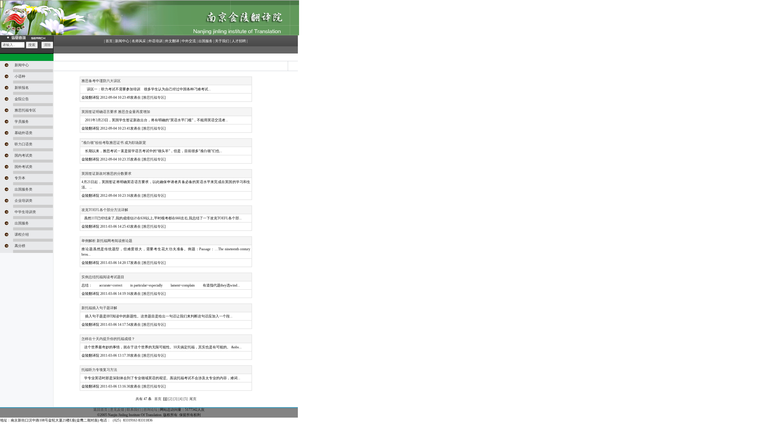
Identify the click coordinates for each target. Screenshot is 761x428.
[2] (170, 399)
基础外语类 (23, 133)
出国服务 (22, 223)
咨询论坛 (150, 409)
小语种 (20, 76)
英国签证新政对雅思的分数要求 (106, 173)
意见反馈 (117, 409)
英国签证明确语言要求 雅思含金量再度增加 (115, 112)
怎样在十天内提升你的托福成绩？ (108, 339)
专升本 (20, 178)
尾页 (192, 399)
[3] (175, 399)
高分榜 (20, 246)
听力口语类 (23, 144)
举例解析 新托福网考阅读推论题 (106, 241)
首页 (157, 399)
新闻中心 (22, 65)
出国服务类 (23, 189)
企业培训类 (23, 201)
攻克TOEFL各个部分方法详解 (104, 210)
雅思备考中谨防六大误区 (101, 81)
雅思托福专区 (25, 110)
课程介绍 (22, 234)
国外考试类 (23, 167)
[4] (180, 399)
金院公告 (22, 99)
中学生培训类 (25, 212)
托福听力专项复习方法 (99, 370)
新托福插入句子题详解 (99, 308)
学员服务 (22, 121)
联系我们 (134, 409)
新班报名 (22, 88)
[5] (185, 399)
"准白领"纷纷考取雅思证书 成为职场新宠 (113, 143)
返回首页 (100, 409)
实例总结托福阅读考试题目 (102, 277)
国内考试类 (23, 155)
